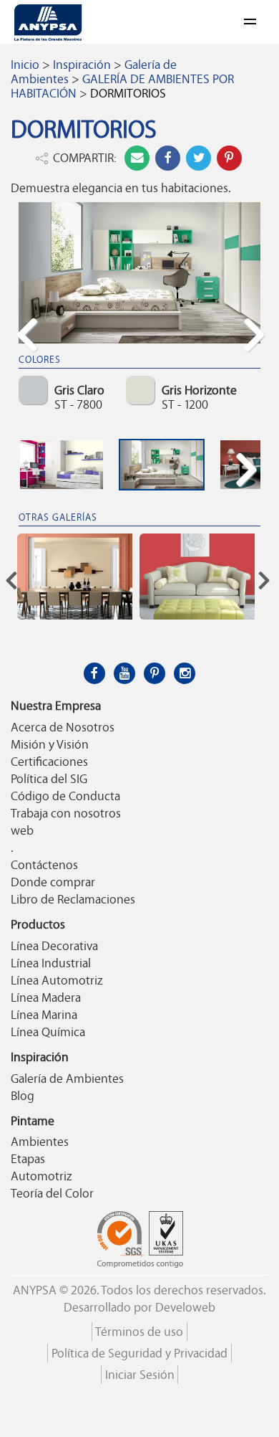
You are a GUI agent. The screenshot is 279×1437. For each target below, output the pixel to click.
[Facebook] (94, 673)
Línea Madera (46, 997)
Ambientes (40, 1141)
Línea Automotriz (56, 980)
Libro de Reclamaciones (73, 899)
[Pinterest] (154, 673)
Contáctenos (44, 865)
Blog (22, 1096)
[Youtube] (124, 673)
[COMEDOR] (74, 576)
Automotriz (41, 1176)
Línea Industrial (51, 963)
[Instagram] (184, 673)
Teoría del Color (52, 1193)
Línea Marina (44, 1014)
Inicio (25, 64)
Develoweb (185, 1307)
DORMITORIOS (128, 93)
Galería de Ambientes (67, 1078)
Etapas (28, 1159)
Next (252, 360)
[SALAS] (197, 576)
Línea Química (48, 1032)
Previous (31, 360)
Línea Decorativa (54, 946)
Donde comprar (53, 882)
